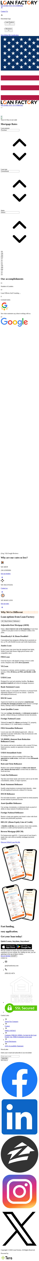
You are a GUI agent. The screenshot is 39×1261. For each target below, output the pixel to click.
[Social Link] (19, 1097)
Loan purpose (5, 128)
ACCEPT (13, 956)
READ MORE (5, 956)
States (2, 210)
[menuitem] (10, 23)
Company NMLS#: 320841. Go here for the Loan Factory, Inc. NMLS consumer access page (20, 1036)
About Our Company (11, 1021)
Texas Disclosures (10, 1041)
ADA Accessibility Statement (14, 1046)
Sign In (3, 35)
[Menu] (1, 107)
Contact (7, 1026)
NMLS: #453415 (10, 1030)
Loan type (4, 169)
